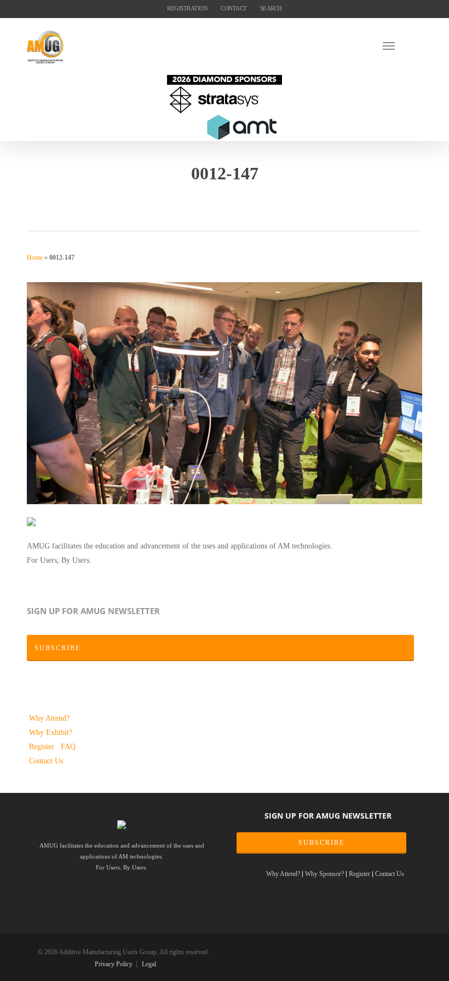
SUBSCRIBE (321, 842)
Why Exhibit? (50, 732)
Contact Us (46, 760)
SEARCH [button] (271, 8)
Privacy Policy (114, 964)
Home (35, 257)
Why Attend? (49, 718)
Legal (149, 964)
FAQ (68, 746)
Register (42, 746)
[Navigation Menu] (402, 45)
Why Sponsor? (324, 874)
